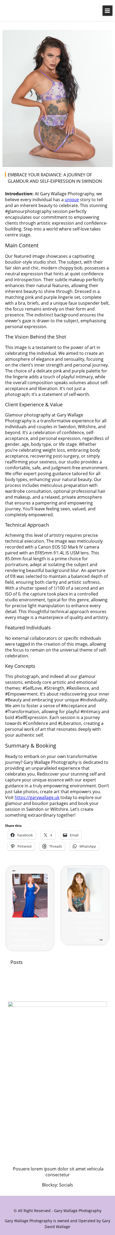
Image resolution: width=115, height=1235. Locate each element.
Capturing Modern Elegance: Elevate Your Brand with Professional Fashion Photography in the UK (29, 934)
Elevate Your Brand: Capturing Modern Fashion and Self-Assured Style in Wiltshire (88, 928)
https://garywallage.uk (37, 797)
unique (72, 199)
